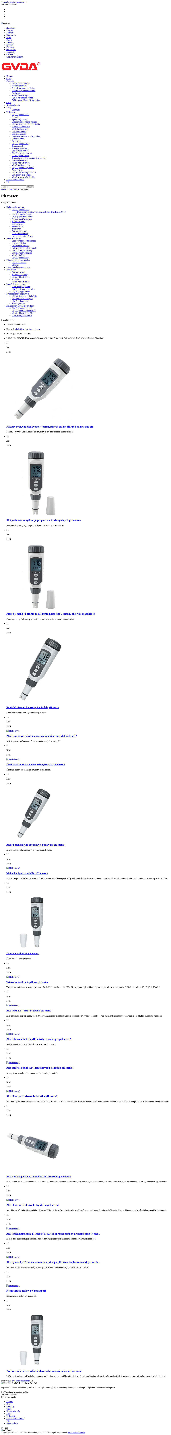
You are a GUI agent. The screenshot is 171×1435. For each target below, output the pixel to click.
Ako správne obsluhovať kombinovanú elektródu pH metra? (40, 1067)
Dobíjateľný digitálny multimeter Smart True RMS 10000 (41, 212)
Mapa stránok (12, 1423)
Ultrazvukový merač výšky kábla (26, 124)
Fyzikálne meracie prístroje (23, 98)
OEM (8, 102)
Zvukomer (16, 229)
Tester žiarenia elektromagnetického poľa (29, 158)
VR (7, 182)
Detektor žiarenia (19, 231)
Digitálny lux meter (20, 301)
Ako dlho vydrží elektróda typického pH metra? (32, 1205)
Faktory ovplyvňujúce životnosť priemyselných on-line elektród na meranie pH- (50, 426)
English (9, 30)
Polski (9, 40)
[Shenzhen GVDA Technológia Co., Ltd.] (21, 71)
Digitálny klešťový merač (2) (24, 311)
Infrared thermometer (21, 127)
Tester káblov (17, 226)
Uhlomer (15, 265)
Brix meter (16, 141)
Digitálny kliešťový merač (23, 167)
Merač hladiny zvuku (21, 165)
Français (9, 33)
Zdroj (8, 107)
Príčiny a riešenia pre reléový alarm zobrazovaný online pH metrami (43, 1371)
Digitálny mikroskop (20, 143)
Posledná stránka (23, 1381)
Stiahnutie (16, 110)
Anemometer (17, 170)
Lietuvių (9, 42)
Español (9, 45)
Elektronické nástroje (21, 83)
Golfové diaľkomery (20, 245)
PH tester (16, 279)
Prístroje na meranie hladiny (23, 88)
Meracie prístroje (19, 86)
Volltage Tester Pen (20, 148)
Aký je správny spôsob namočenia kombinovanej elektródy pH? (41, 735)
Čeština (9, 54)
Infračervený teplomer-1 (22, 315)
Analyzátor (16, 93)
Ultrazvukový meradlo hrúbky (24, 296)
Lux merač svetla (19, 131)
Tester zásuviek (18, 221)
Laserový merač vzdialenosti (24, 241)
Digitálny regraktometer (22, 153)
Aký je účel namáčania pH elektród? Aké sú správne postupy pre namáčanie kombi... (53, 1233)
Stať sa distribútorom (15, 180)
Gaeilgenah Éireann (14, 57)
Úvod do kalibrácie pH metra (22, 953)
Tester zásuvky (18, 146)
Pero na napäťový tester (22, 219)
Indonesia (10, 52)
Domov (9, 76)
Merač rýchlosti (18, 303)
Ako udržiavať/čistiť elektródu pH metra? (29, 1010)
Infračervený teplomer (21, 286)
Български (11, 35)
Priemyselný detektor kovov (23, 90)
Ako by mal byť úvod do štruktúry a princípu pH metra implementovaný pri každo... (53, 1262)
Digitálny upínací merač (22, 214)
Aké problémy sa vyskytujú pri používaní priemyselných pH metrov (43, 520)
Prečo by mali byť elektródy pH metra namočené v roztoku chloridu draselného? (50, 613)
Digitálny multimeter (20, 114)
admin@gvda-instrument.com (13, 2)
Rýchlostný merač (19, 119)
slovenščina (11, 49)
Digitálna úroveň (19, 134)
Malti (8, 37)
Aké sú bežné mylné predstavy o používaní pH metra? (36, 844)
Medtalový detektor (20, 129)
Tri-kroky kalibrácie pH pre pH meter (27, 982)
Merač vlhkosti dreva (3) (22, 313)
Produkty (10, 81)
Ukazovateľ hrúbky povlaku (24, 172)
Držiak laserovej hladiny (22, 250)
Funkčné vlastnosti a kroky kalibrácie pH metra (32, 707)
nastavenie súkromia (76, 1433)
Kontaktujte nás (13, 105)
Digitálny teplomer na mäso (23, 289)
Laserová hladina (19, 243)
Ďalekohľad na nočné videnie (24, 122)
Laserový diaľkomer (20, 155)
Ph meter (15, 117)
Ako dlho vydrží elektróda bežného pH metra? (31, 1096)
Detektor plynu (18, 139)
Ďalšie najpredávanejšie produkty (26, 100)
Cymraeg (10, 47)
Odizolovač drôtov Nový (22, 236)
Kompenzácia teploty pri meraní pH (26, 1290)
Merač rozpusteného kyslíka (23, 177)
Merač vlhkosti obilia (21, 282)
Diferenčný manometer (21, 175)
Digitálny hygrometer (21, 291)
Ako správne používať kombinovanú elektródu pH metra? (38, 1176)
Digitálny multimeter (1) (22, 308)
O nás (8, 78)
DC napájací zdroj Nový (22, 217)
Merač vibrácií (18, 255)
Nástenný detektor (19, 160)
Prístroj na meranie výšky (22, 298)
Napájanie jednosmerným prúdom (26, 136)
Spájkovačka (17, 224)
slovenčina (10, 28)
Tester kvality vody (20, 274)
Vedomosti (10, 112)
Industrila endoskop (20, 233)
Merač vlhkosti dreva (21, 163)
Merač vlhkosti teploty (21, 95)
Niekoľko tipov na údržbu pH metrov (27, 873)
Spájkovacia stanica (20, 151)
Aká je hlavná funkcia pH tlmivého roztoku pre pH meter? (38, 1039)
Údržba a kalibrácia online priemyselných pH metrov (35, 764)
